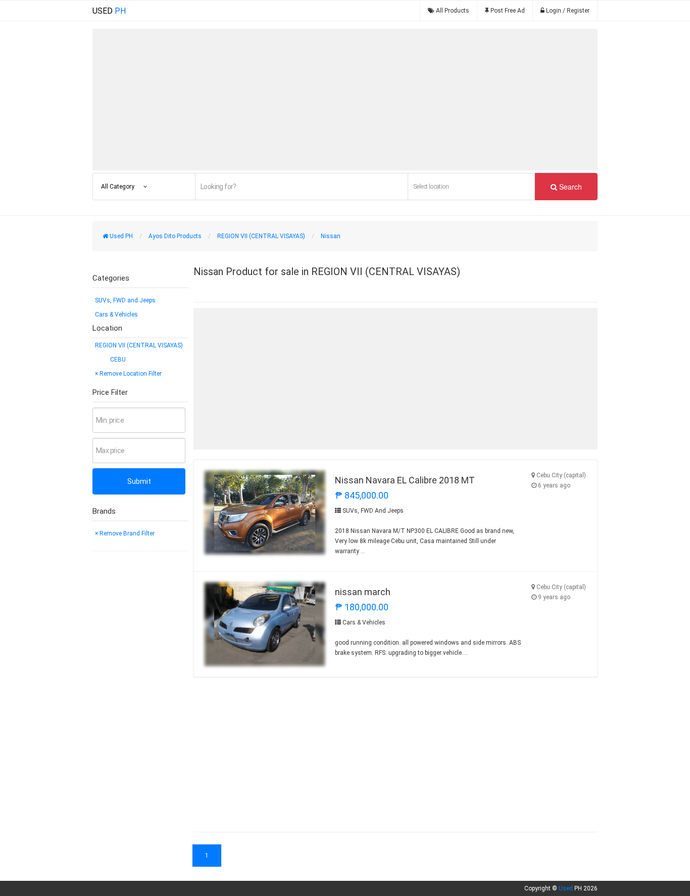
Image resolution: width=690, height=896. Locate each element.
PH (109, 11)
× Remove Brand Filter (125, 533)
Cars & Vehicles (116, 314)
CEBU (118, 359)
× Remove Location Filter (128, 373)
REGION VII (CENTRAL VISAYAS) (139, 345)
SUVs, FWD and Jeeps (125, 300)
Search (569, 187)
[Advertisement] (345, 99)
